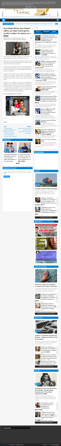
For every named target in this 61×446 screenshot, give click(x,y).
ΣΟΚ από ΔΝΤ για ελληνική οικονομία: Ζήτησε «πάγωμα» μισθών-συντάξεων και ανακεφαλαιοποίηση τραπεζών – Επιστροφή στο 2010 (46, 77)
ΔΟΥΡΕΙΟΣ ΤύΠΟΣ (5, 444)
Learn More (28, 7)
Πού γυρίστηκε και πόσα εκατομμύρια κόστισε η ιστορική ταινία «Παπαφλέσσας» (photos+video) (44, 406)
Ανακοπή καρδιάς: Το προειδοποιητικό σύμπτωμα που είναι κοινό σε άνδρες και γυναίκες (23, 157)
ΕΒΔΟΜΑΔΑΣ (46, 32)
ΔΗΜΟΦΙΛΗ (38, 31)
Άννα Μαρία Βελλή (14, 38)
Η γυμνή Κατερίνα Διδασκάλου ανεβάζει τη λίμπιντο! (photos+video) (49, 88)
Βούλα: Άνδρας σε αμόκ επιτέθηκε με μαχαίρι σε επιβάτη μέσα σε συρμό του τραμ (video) (48, 52)
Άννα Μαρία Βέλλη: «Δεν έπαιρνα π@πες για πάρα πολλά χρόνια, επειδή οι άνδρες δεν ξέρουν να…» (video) (17, 32)
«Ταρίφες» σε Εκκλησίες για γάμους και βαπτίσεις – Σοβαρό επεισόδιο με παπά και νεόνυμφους (46, 337)
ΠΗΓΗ (4, 118)
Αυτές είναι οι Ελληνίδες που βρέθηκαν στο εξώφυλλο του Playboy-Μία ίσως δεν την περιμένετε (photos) (48, 132)
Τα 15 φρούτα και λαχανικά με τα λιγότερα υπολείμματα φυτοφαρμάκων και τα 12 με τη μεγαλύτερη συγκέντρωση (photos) (46, 297)
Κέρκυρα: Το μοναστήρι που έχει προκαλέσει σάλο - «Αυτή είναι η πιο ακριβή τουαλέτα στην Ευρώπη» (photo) (48, 363)
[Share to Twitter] (14, 143)
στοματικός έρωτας (7, 39)
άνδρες (8, 38)
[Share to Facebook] (12, 143)
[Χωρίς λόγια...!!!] (46, 230)
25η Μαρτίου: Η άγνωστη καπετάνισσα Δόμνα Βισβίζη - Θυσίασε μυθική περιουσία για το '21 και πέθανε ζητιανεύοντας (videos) (46, 391)
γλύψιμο (20, 38)
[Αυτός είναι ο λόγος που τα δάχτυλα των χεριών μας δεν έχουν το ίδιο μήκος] (46, 275)
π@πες (23, 38)
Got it (34, 7)
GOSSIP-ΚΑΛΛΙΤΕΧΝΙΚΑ (16, 39)
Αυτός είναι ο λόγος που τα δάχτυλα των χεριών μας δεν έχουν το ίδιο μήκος (46, 285)
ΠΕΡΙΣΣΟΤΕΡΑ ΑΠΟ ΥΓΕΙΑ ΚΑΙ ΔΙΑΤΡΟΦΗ (46, 313)
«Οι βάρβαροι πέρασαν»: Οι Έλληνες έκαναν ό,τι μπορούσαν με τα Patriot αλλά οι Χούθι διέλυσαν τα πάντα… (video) (46, 211)
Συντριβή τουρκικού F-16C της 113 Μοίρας (48, 121)
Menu (3, 20)
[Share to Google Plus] (15, 143)
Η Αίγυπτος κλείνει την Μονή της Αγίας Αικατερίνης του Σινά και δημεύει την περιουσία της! (49, 356)
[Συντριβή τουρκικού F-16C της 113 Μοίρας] (46, 180)
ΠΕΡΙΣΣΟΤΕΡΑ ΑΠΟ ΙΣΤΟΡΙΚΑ (46, 422)
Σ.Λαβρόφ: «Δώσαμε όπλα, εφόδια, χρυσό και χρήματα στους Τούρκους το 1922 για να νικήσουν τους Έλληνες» (49, 415)
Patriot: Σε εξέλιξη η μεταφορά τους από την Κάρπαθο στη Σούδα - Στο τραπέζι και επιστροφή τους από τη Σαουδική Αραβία (45, 64)
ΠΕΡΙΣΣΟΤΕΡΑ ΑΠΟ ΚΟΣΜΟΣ (46, 217)
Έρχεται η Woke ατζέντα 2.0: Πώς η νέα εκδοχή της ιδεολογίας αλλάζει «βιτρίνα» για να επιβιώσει (48, 111)
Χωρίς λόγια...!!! (40, 233)
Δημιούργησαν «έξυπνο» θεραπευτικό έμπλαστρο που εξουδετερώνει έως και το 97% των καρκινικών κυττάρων (48, 306)
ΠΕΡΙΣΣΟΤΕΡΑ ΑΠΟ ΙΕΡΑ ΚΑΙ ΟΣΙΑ (46, 366)
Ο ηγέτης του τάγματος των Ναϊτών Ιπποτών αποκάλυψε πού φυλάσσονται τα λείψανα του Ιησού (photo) (48, 349)
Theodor (48, 444)
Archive (54, 31)
